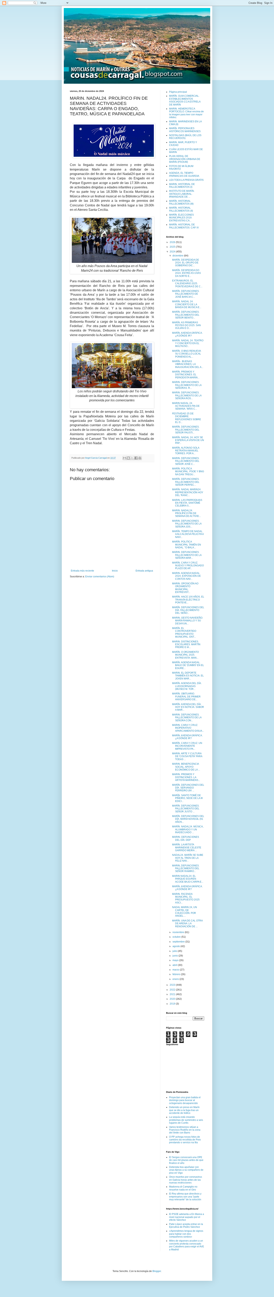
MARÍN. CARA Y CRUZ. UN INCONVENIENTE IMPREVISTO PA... (187, 746)
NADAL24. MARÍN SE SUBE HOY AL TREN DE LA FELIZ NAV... (187, 858)
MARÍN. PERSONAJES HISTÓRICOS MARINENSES (185, 130)
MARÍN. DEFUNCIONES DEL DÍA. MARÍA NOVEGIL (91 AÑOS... (188, 819)
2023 (173, 985)
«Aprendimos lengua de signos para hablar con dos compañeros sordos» (186, 1234)
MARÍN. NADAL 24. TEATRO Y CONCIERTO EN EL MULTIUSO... (187, 343)
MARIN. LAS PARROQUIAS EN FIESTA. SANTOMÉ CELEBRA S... (187, 503)
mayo (176, 960)
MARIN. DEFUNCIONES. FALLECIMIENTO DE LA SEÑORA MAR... (186, 555)
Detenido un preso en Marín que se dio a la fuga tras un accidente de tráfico (184, 1110)
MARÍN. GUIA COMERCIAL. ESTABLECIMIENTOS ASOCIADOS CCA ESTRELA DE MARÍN (184, 100)
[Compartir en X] (132, 458)
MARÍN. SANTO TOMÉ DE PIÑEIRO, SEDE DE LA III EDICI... (187, 798)
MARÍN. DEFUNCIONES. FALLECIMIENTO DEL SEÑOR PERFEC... (185, 482)
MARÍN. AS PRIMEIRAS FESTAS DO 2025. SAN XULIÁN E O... (186, 325)
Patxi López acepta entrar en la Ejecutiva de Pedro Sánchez (186, 1225)
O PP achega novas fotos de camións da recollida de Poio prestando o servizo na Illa (185, 1139)
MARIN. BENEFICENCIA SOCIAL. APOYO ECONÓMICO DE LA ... (186, 767)
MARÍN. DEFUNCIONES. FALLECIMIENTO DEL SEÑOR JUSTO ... (185, 808)
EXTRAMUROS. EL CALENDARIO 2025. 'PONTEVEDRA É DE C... (187, 283)
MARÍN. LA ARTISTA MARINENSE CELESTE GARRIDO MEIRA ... (186, 847)
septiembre (179, 941)
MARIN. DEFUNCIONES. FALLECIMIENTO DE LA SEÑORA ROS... (186, 395)
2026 (173, 242)
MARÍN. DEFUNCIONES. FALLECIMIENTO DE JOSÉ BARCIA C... (185, 294)
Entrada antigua (144, 570)
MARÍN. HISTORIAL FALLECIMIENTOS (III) (181, 202)
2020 (173, 999)
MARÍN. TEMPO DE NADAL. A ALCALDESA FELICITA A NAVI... (188, 534)
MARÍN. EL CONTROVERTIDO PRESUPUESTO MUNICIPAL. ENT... (184, 632)
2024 (173, 251)
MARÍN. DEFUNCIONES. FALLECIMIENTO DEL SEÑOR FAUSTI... (185, 429)
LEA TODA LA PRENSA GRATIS (186, 180)
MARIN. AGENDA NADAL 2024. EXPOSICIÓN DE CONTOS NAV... (186, 576)
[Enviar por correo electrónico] (125, 458)
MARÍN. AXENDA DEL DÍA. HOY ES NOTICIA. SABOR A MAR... (188, 707)
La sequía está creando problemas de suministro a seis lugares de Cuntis (186, 1120)
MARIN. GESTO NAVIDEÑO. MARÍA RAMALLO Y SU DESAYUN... (187, 620)
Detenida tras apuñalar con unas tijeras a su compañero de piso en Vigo (186, 1170)
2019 (173, 1003)
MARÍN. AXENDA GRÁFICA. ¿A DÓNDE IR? (187, 334)
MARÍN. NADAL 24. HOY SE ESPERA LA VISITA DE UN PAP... (188, 440)
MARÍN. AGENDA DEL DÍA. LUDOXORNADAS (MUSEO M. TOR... (187, 686)
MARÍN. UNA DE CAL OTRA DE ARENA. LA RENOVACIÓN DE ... (187, 923)
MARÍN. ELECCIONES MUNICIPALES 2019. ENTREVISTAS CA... (181, 217)
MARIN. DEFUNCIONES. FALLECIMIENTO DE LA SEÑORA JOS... (186, 523)
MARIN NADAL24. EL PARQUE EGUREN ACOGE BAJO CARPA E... (187, 879)
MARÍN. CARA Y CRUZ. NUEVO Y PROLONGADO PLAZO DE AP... (188, 565)
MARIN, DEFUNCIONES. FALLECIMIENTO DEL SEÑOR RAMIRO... (185, 868)
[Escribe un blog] (128, 458)
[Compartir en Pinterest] (140, 458)
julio (175, 951)
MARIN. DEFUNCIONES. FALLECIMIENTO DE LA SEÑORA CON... (186, 717)
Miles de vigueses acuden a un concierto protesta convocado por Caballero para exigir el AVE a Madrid (186, 1245)
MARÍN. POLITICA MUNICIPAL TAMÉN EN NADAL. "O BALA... (186, 544)
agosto (177, 946)
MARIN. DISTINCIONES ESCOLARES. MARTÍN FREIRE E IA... (186, 644)
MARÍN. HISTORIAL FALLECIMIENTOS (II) (181, 209)
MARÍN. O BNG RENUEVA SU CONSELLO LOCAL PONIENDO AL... (186, 354)
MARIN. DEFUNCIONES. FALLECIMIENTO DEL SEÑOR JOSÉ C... (185, 461)
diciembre (178, 255)
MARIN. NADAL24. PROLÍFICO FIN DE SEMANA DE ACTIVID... (186, 513)
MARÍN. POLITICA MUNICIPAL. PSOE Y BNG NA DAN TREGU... (188, 471)
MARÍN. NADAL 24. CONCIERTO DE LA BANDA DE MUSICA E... (186, 304)
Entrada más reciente (82, 570)
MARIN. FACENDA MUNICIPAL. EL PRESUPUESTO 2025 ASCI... (186, 898)
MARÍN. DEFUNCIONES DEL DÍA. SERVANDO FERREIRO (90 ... (188, 788)
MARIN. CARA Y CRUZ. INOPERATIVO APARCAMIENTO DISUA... (188, 728)
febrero (177, 974)
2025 (173, 246)
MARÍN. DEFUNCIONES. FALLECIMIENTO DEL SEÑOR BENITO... (185, 314)
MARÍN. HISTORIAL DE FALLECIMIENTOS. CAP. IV (184, 226)
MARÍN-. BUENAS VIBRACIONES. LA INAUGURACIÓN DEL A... (187, 364)
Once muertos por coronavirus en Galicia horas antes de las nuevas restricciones (185, 1179)
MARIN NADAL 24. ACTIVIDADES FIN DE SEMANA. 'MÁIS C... (186, 406)
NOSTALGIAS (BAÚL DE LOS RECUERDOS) (185, 137)
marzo (176, 969)
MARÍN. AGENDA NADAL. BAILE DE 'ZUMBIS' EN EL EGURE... (188, 665)
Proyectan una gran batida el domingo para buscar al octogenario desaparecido (185, 1100)
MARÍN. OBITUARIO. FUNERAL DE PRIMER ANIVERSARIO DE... (186, 696)
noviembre (179, 932)
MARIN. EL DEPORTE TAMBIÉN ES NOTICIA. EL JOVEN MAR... (188, 675)
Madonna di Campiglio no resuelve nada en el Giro (183, 1188)
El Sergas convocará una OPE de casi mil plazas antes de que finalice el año (186, 1160)
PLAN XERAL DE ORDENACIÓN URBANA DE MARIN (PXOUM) (184, 159)
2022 (173, 989)
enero (176, 979)
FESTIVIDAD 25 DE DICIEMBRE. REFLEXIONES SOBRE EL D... (186, 418)
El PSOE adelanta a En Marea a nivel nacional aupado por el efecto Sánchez (186, 1217)
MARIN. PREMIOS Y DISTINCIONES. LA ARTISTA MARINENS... (186, 777)
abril (175, 965)
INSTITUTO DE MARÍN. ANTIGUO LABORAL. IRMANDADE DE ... (182, 194)
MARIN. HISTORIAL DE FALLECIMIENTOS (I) (182, 185)
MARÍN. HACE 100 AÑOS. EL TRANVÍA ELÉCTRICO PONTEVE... (188, 599)
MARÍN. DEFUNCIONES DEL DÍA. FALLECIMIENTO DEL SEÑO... (188, 610)
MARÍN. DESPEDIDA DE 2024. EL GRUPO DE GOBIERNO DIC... (185, 262)
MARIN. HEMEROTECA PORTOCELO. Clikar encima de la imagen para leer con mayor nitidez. (186, 113)
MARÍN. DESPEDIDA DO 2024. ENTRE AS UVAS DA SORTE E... (186, 273)
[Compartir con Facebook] (136, 458)
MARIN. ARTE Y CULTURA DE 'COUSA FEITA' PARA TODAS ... (187, 756)
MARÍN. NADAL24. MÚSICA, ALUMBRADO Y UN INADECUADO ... (187, 829)
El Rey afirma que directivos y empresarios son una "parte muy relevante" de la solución (185, 1196)
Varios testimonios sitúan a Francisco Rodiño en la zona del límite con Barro (184, 1130)
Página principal (178, 91)
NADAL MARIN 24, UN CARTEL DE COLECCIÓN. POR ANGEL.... (184, 911)
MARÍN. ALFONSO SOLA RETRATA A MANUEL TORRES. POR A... (185, 450)
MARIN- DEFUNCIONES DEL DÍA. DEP (185, 838)
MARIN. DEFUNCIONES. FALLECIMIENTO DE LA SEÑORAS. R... (186, 385)
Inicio (115, 570)
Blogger (156, 1271)
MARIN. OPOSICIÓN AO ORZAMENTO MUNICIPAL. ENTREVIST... (185, 588)
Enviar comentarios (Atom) (99, 576)
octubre (177, 936)
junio (176, 955)
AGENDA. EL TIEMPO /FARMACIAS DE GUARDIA (184, 174)
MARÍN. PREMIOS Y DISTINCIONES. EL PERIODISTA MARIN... (185, 374)
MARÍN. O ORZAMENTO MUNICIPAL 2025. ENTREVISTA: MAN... (185, 655)
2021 (173, 994)
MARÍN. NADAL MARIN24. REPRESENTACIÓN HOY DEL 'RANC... (187, 492)
